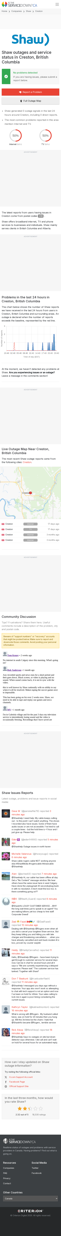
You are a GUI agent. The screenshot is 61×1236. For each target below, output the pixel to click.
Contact (7, 1183)
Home (4, 11)
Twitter (35, 1168)
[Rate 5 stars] (41, 1108)
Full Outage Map (32, 100)
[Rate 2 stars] (25, 1108)
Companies (16, 11)
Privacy (6, 1178)
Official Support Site (19, 1086)
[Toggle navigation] (57, 4)
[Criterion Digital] (30, 1211)
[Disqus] (30, 685)
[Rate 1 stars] (20, 1108)
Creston (27, 462)
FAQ (5, 1173)
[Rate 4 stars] (35, 1108)
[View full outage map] (30, 493)
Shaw (28, 11)
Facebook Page (17, 1081)
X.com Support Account (21, 1077)
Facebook (37, 1173)
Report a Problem (32, 92)
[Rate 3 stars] (30, 1108)
